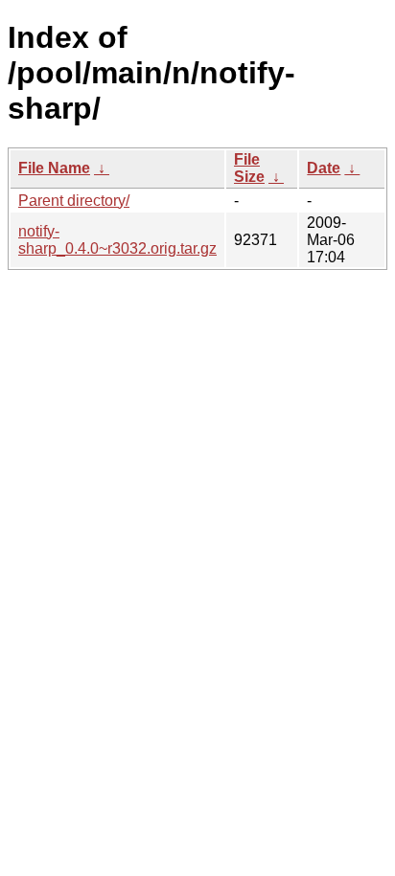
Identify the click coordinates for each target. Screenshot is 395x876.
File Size (249, 168)
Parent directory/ (73, 200)
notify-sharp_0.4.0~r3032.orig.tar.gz (117, 240)
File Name (54, 168)
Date (323, 168)
